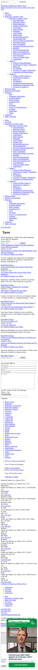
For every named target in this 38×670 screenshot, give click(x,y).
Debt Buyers (9, 422)
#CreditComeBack (15, 98)
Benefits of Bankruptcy (20, 26)
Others (7, 452)
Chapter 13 (12, 74)
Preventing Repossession (21, 50)
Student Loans (17, 35)
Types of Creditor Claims (21, 57)
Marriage (8, 441)
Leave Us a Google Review (18, 107)
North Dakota (9, 448)
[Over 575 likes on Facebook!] (15, 461)
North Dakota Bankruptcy (13, 450)
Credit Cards (9, 418)
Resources (8, 92)
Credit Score (9, 420)
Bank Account (9, 402)
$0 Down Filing (10, 89)
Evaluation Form (14, 102)
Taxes (7, 456)
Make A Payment (6, 7)
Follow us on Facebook (12, 468)
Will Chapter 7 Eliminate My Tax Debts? (14, 290)
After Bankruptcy (18, 20)
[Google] (8, 591)
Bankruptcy (8, 404)
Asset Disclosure (18, 55)
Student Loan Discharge (12, 91)
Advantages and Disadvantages (23, 72)
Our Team (8, 15)
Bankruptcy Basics (19, 22)
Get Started (4, 625)
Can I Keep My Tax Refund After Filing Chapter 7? (17, 307)
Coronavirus (9, 417)
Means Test (16, 66)
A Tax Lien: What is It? (8, 325)
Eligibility (16, 48)
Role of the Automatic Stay (21, 54)
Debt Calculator (14, 100)
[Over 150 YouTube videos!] (14, 470)
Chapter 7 (12, 61)
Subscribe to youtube (11, 477)
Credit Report (17, 28)
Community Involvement (17, 96)
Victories (8, 457)
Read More (4, 265)
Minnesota (8, 443)
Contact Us (8, 115)
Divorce (7, 428)
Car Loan (8, 411)
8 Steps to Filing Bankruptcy (22, 63)
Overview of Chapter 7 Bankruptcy (24, 70)
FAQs (11, 104)
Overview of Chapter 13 (21, 87)
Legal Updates (17, 33)
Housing (7, 439)
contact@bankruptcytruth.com (10, 615)
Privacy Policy (6, 623)
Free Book (12, 105)
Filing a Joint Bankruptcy (21, 52)
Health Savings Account (12, 433)
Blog (10, 94)
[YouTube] (8, 593)
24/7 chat (4, 613)
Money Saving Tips (11, 446)
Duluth (7, 430)
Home (7, 13)
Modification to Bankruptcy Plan (23, 85)
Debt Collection (18, 29)
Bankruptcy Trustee (11, 409)
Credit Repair (17, 59)
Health (7, 431)
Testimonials (13, 111)
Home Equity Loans (11, 437)
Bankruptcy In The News (13, 406)
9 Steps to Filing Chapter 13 (22, 76)
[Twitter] (8, 589)
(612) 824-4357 (6, 227)
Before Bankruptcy (19, 24)
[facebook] (8, 587)
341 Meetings (17, 68)
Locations (12, 109)
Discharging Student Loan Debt (23, 46)
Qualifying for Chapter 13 (21, 78)
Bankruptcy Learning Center (14, 16)
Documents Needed (19, 42)
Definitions (16, 31)
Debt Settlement (10, 426)
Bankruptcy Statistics (11, 407)
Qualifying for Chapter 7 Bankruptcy (25, 65)
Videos (11, 113)
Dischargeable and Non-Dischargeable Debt (21, 38)
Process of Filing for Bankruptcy (23, 41)
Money (7, 444)
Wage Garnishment (19, 44)
